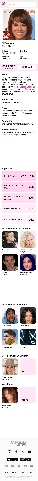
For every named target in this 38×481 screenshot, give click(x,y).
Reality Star (7, 46)
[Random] (32, 11)
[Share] (6, 11)
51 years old (25, 59)
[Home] (19, 443)
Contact (14, 472)
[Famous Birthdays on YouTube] (29, 452)
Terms (31, 472)
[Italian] (25, 466)
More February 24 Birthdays (16, 356)
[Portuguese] (12, 466)
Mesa (4, 59)
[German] (31, 466)
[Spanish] (6, 466)
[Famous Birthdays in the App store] (12, 459)
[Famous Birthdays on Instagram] (8, 451)
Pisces (23, 53)
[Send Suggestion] (35, 75)
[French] (19, 466)
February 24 (7, 53)
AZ (8, 59)
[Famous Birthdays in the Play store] (25, 459)
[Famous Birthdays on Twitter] (21, 451)
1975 (15, 53)
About (6, 472)
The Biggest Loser (24, 87)
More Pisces (8, 384)
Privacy (23, 472)
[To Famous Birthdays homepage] (4, 4)
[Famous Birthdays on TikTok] (15, 451)
